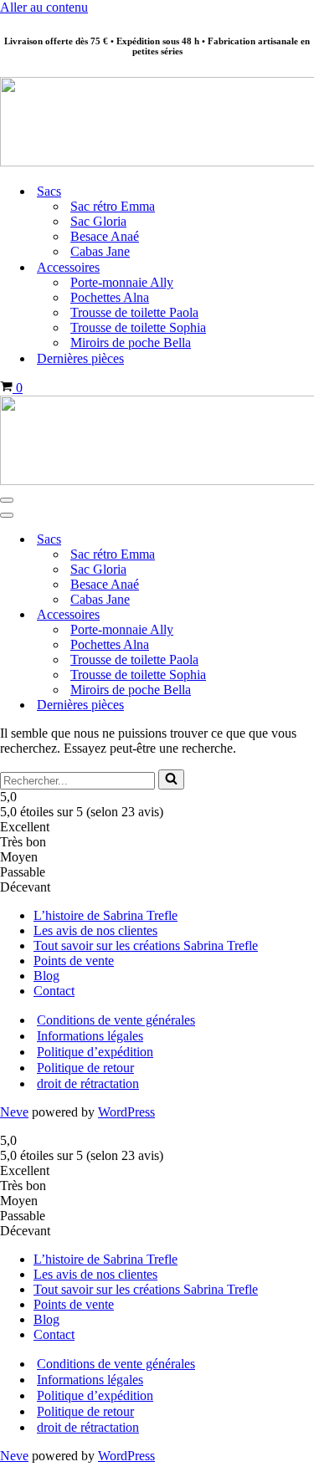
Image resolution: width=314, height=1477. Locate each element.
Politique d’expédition (95, 1052)
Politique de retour (85, 1067)
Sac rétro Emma (112, 206)
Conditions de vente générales (116, 1020)
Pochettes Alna (109, 297)
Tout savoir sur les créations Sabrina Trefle (145, 945)
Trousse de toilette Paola (134, 312)
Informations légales (90, 1036)
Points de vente (73, 960)
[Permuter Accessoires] (293, 614)
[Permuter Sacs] (293, 539)
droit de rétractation (88, 1083)
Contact (54, 991)
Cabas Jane (100, 251)
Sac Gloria (98, 221)
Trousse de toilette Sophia (138, 327)
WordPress (126, 1112)
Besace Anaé (104, 236)
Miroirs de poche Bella (130, 342)
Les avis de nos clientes (95, 930)
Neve (14, 1112)
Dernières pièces (80, 358)
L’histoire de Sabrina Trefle (105, 915)
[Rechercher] (171, 779)
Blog (46, 975)
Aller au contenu (44, 7)
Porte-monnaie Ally (121, 282)
